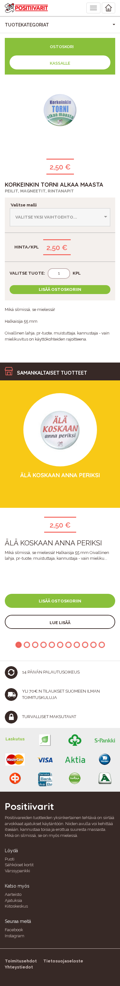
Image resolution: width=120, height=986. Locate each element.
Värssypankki (17, 870)
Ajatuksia (13, 900)
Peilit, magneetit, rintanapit (39, 191)
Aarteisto (13, 894)
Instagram (14, 935)
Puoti (9, 859)
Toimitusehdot (21, 961)
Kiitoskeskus (16, 906)
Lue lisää (60, 622)
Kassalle (60, 63)
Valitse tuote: (27, 273)
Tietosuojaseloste (63, 961)
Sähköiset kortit (19, 864)
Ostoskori (62, 46)
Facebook (14, 929)
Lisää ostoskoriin (60, 289)
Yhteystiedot (19, 967)
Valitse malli (23, 205)
